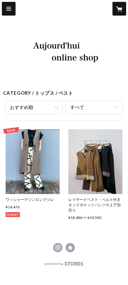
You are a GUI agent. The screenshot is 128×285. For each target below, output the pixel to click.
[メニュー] (9, 9)
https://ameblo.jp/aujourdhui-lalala (70, 247)
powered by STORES (64, 265)
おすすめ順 (21, 107)
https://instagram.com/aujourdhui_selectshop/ (57, 247)
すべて (77, 107)
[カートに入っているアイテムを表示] (119, 9)
